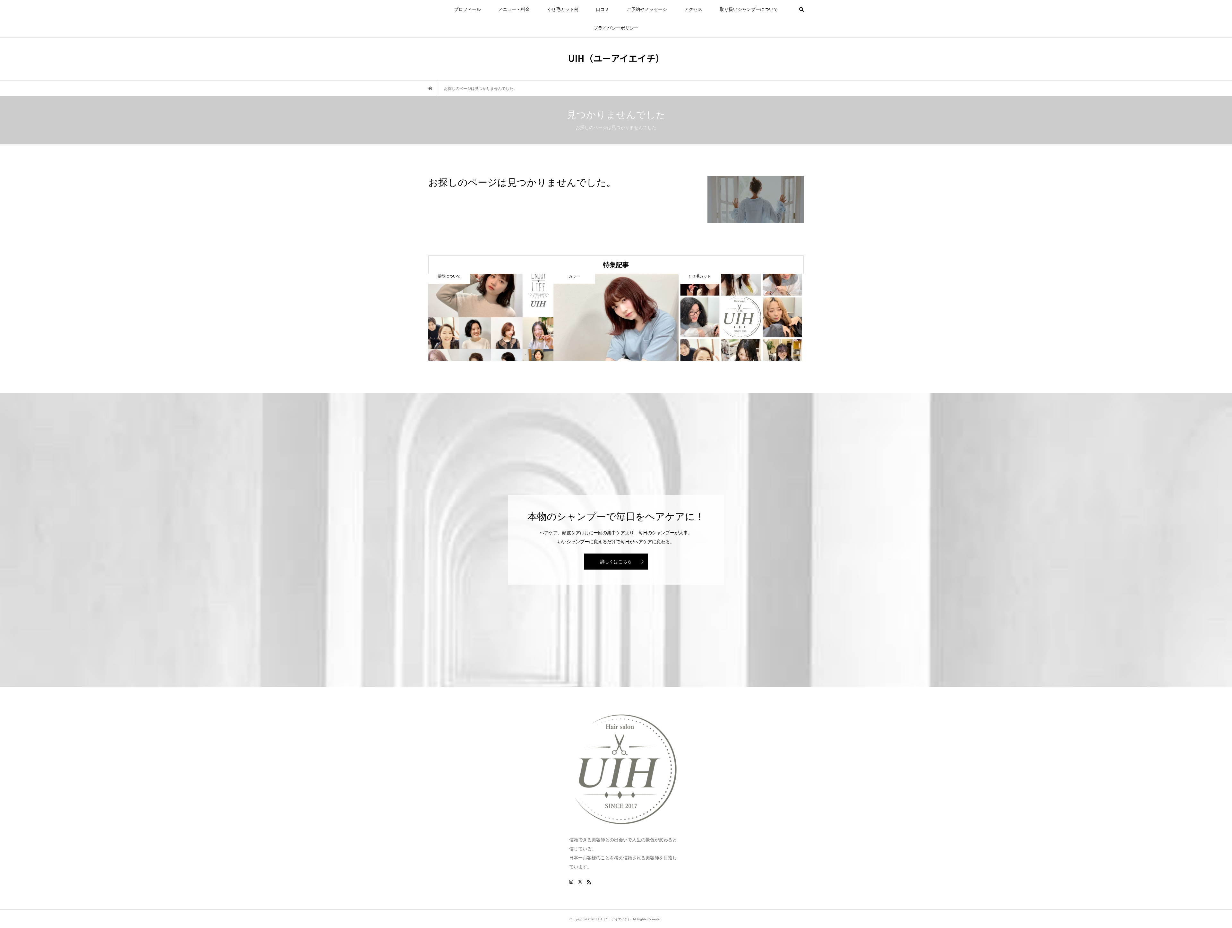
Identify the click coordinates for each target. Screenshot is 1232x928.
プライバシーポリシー (616, 27)
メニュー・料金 (514, 9)
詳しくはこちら (616, 561)
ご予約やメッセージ (647, 9)
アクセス (693, 9)
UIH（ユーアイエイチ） (616, 58)
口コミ (602, 9)
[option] (490, 317)
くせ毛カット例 (562, 9)
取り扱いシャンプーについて (749, 9)
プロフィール (467, 9)
